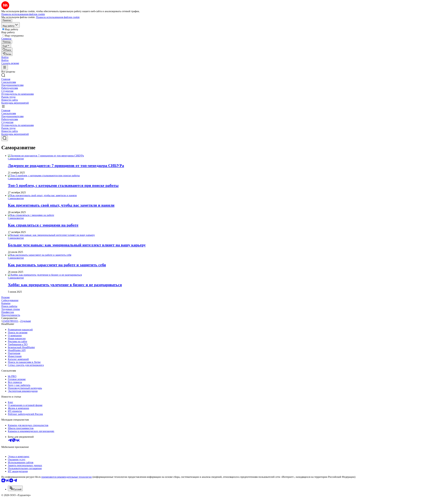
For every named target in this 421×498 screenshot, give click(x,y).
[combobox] (15, 488)
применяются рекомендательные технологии (66, 476)
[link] (6, 50)
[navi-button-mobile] (4, 67)
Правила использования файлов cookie (58, 17)
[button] (5, 57)
